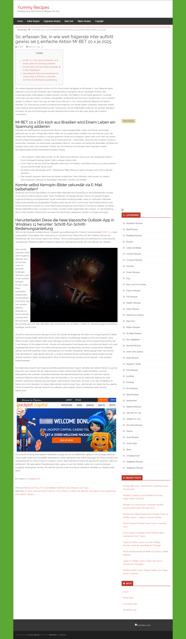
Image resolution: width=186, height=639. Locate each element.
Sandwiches (131, 400)
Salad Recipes (132, 394)
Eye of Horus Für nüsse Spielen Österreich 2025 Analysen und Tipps (58, 488)
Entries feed (128, 598)
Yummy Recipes (33, 7)
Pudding (130, 382)
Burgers (129, 242)
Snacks (129, 431)
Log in (126, 592)
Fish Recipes (132, 297)
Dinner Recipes (133, 272)
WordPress (53, 635)
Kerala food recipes (135, 315)
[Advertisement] (142, 77)
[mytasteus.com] (143, 625)
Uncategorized (33, 479)
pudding (130, 376)
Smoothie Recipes (134, 425)
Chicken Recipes (133, 254)
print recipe (128, 121)
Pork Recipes (132, 370)
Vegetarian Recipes (52, 21)
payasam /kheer (133, 364)
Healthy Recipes (133, 303)
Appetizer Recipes (134, 223)
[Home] (29, 29)
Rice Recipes (132, 388)
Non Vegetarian (133, 339)
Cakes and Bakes (133, 248)
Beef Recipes (132, 229)
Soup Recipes (132, 437)
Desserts (130, 266)
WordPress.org (129, 610)
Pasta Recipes (132, 358)
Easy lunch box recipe (136, 284)
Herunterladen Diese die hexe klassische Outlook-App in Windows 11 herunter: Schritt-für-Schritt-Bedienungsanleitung (40, 76)
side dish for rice (133, 413)
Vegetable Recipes (134, 462)
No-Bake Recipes (134, 333)
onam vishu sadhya (134, 352)
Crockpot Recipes (134, 260)
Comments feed (130, 604)
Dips (128, 278)
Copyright (99, 21)
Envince (63, 635)
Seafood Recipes (133, 407)
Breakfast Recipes (134, 235)
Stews (129, 449)
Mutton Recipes (133, 327)
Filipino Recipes (84, 21)
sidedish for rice (133, 419)
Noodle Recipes (133, 345)
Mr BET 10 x (106, 232)
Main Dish (69, 21)
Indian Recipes (33, 21)
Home (20, 21)
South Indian (131, 443)
